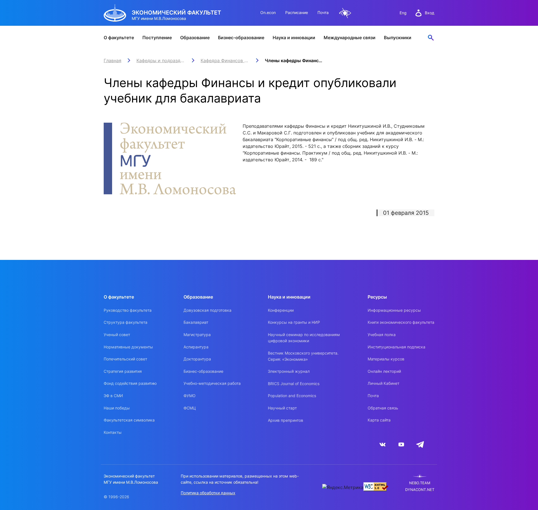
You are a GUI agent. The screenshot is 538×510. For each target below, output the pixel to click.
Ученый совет (117, 334)
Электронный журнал (289, 371)
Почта (323, 12)
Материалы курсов (386, 359)
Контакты (113, 432)
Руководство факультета (128, 310)
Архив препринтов (285, 420)
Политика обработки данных (208, 492)
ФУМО (190, 395)
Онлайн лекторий (384, 371)
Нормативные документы (128, 346)
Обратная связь (383, 408)
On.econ (268, 12)
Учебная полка (382, 334)
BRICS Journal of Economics (293, 383)
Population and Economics (292, 395)
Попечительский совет (125, 359)
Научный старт (282, 408)
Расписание (296, 12)
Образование (195, 37)
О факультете (119, 37)
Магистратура (197, 334)
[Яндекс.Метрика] (342, 487)
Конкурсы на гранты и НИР (294, 322)
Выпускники (397, 37)
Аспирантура (196, 346)
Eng (403, 12)
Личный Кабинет (383, 383)
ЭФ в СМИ (113, 395)
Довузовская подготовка (207, 310)
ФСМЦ (190, 408)
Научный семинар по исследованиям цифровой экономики (304, 337)
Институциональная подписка (396, 346)
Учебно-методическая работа (212, 383)
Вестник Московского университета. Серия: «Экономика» (303, 356)
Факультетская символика (129, 420)
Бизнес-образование (241, 37)
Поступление (157, 37)
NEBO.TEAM (419, 483)
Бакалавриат (196, 322)
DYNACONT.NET (419, 490)
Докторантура (197, 359)
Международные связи (349, 37)
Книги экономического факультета (401, 322)
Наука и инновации (294, 37)
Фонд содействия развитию (130, 383)
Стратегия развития (123, 371)
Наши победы (117, 408)
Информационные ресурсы (394, 310)
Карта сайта (379, 420)
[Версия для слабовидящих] (345, 13)
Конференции (281, 310)
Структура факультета (125, 322)
